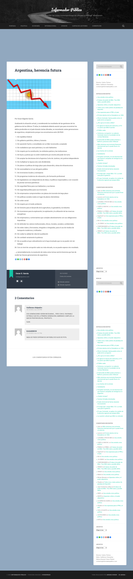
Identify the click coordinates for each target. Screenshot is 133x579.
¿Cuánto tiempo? (102, 163)
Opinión (64, 26)
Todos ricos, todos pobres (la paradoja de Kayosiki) (109, 483)
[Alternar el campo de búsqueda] (123, 26)
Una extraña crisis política (105, 97)
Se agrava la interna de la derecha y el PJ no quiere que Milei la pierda (109, 126)
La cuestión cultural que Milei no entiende (110, 416)
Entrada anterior (64, 282)
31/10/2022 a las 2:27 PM (34, 333)
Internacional (50, 26)
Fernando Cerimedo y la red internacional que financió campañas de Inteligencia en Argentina (109, 158)
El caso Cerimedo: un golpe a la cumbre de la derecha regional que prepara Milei (110, 179)
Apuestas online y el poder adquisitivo (109, 105)
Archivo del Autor (17, 281)
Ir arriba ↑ (122, 574)
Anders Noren (112, 574)
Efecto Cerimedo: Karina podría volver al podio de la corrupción (109, 119)
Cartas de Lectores (79, 26)
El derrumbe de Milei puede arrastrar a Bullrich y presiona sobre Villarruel (108, 140)
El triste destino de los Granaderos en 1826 (110, 115)
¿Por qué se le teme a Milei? (106, 123)
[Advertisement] (66, 42)
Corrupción (96, 26)
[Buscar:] (110, 66)
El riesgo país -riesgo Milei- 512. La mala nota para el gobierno (109, 174)
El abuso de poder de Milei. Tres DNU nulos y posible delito (108, 101)
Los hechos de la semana (105, 151)
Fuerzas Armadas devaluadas (106, 166)
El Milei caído (101, 130)
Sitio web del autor (21, 281)
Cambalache (101, 154)
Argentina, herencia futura (38, 70)
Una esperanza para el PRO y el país (108, 112)
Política (24, 26)
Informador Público (66, 9)
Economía (36, 26)
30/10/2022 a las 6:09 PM (34, 310)
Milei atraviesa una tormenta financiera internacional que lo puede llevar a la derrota (109, 146)
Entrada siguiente (65, 285)
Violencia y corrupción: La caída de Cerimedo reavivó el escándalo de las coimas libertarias (108, 135)
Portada (12, 26)
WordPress (46, 574)
